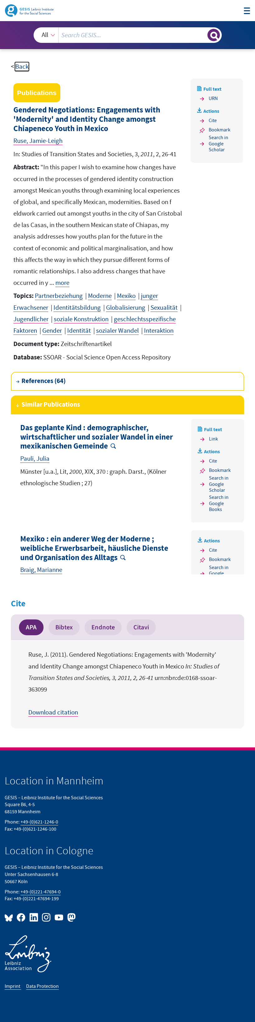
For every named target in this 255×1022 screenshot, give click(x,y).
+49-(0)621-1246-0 (39, 822)
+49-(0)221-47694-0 (41, 891)
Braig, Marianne (41, 570)
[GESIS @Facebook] (21, 917)
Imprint (13, 986)
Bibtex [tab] (64, 627)
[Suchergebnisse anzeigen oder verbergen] (214, 35)
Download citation (53, 712)
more (62, 283)
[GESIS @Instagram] (46, 917)
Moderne (100, 296)
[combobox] (127, 35)
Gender (52, 330)
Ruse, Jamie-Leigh (38, 141)
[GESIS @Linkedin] (34, 917)
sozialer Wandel (117, 330)
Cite (213, 120)
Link (213, 439)
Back (22, 66)
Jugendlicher (31, 319)
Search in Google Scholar (218, 144)
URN (213, 98)
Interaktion (159, 330)
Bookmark (219, 129)
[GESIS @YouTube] (59, 917)
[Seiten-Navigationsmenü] (247, 11)
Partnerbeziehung (59, 296)
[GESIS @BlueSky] (10, 917)
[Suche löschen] (201, 35)
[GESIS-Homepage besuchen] (29, 10)
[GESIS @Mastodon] (71, 917)
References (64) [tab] (43, 381)
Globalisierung (125, 307)
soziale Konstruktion (81, 319)
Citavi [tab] (141, 627)
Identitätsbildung (77, 307)
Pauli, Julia (34, 458)
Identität (79, 330)
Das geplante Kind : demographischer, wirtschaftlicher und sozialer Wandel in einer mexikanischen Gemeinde (96, 437)
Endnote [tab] (103, 627)
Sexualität (164, 307)
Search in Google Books (219, 503)
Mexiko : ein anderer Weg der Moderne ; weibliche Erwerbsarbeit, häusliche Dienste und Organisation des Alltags (94, 548)
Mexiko (126, 296)
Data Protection (42, 986)
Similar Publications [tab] (50, 404)
